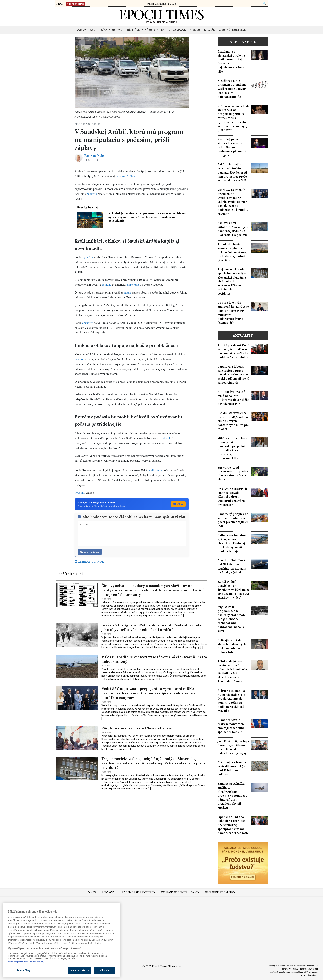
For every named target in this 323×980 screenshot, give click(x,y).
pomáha (106, 284)
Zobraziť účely (22, 970)
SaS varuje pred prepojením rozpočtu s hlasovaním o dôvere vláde (233, 474)
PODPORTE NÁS (75, 4)
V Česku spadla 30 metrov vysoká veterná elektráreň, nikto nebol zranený (154, 659)
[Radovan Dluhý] (79, 158)
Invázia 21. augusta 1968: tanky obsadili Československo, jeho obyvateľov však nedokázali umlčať (152, 627)
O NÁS (59, 3)
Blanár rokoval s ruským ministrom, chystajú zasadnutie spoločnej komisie (231, 726)
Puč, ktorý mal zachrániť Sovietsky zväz (137, 728)
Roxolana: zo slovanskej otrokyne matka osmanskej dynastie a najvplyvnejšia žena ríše (231, 62)
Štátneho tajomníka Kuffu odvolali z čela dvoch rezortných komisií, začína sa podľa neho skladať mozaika (231, 701)
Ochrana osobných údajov (180, 892)
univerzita (133, 284)
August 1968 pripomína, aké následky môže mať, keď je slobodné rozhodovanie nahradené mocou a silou (231, 619)
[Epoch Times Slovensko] (161, 22)
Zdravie (117, 29)
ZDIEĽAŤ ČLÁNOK (90, 561)
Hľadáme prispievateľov (137, 892)
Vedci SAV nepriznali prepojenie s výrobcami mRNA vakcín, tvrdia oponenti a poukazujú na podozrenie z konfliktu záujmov (148, 693)
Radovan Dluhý (94, 155)
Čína (104, 29)
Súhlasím (104, 970)
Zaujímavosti (178, 29)
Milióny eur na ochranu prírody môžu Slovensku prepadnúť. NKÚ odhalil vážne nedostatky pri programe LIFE (233, 448)
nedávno (92, 194)
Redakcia (108, 892)
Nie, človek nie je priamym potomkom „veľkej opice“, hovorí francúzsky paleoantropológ (232, 89)
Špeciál (209, 29)
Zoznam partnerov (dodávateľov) (26, 961)
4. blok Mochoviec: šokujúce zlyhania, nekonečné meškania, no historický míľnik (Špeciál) (232, 252)
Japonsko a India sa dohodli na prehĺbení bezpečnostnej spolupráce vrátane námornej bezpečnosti (233, 825)
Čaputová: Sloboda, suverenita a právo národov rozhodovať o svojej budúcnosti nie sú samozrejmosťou (233, 375)
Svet (93, 29)
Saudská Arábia (125, 176)
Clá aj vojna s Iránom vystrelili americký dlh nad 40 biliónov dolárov (233, 768)
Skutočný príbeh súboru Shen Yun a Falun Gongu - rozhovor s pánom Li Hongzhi (232, 147)
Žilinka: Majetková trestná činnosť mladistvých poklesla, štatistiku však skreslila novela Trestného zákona (233, 671)
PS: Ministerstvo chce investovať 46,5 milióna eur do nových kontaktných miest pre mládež (233, 421)
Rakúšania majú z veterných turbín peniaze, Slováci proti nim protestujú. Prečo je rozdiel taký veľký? (232, 172)
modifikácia (155, 470)
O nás (92, 892)
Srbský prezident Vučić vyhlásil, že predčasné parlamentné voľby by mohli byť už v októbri (233, 351)
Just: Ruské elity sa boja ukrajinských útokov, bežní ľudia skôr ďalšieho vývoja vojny (233, 747)
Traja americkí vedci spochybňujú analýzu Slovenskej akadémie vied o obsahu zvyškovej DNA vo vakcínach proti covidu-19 (153, 763)
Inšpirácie (133, 29)
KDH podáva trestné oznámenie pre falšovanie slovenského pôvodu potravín (233, 398)
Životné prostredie (232, 29)
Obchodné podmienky (220, 892)
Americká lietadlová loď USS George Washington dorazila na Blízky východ (232, 566)
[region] (61, 940)
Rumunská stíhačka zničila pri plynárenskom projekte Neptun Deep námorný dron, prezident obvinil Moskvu (232, 796)
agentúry (87, 257)
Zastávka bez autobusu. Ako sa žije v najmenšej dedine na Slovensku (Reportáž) (233, 229)
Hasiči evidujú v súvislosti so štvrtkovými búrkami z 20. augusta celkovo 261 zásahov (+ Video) (233, 590)
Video (196, 29)
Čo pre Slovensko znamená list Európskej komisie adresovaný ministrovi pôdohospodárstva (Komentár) (233, 313)
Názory (150, 29)
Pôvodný (80, 492)
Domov (81, 29)
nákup (127, 292)
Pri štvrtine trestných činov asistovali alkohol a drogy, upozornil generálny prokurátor (232, 497)
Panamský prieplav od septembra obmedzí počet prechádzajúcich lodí (233, 520)
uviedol (79, 359)
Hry (162, 29)
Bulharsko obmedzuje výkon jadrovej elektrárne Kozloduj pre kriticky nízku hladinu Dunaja (232, 543)
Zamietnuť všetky (79, 970)
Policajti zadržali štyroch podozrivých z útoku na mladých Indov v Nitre (233, 646)
